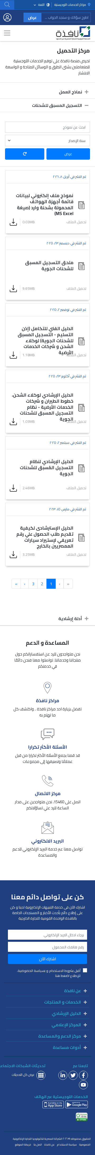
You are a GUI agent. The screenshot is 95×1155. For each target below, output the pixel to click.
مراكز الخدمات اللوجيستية (70, 4)
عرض (32, 17)
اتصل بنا (38, 1145)
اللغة (41, 5)
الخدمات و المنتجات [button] (62, 1002)
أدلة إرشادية (70, 618)
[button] (7, 4)
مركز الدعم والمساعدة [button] (59, 1036)
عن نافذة (49, 1145)
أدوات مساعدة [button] (67, 1047)
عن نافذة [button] (72, 991)
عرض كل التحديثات (23, 1075)
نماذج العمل (70, 92)
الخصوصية (85, 1145)
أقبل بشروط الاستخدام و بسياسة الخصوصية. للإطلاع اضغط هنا (48, 973)
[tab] (47, 92)
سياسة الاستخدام (67, 1145)
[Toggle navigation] (7, 33)
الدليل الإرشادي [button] (66, 1013)
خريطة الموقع (23, 1145)
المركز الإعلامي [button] (66, 1025)
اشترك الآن (47, 959)
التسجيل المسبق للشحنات (57, 105)
